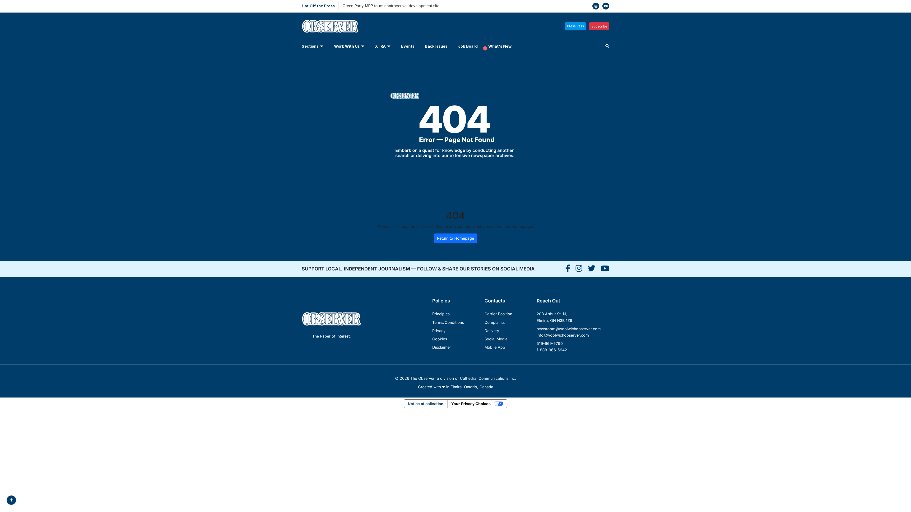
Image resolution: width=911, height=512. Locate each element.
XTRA (380, 46)
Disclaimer (441, 347)
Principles (441, 313)
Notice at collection (425, 403)
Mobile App (494, 347)
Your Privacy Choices (471, 403)
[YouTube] (605, 6)
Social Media (495, 339)
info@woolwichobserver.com (563, 335)
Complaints (494, 322)
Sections (310, 46)
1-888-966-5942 (552, 349)
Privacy (439, 330)
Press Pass (575, 26)
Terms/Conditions (448, 322)
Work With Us (347, 46)
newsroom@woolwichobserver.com (569, 328)
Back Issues (436, 46)
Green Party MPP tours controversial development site (391, 5)
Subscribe (599, 26)
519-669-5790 (550, 343)
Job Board (468, 46)
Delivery (491, 330)
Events (407, 46)
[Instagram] (595, 6)
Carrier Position (498, 313)
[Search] (607, 46)
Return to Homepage (455, 238)
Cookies (439, 339)
